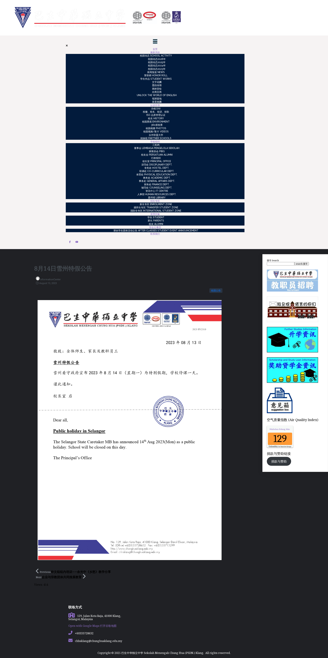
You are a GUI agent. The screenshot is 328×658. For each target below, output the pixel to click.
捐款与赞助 (279, 461)
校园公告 (216, 290)
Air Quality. (286, 429)
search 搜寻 (302, 263)
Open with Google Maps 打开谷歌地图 (92, 626)
